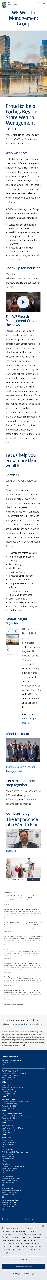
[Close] (43, 1226)
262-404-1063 (12, 1142)
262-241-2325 (12, 1180)
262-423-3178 (10, 1080)
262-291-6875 (10, 1144)
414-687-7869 (10, 1159)
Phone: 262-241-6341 (9, 1063)
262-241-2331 (12, 1092)
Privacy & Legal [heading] (31, 1219)
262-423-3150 (10, 1132)
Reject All (23, 1259)
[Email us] (3, 1065)
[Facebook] (5, 1065)
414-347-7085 (12, 1192)
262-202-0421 (10, 1094)
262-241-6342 (12, 1118)
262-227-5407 (10, 1108)
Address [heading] (5, 1219)
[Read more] (7, 904)
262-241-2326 (12, 1106)
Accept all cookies (24, 1266)
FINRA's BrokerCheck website (27, 1024)
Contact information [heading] (10, 1057)
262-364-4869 (10, 1183)
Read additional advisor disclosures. (14, 1004)
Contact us (31, 799)
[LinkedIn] (5, 1082)
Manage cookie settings (23, 1273)
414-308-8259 (10, 1195)
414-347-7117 (12, 1156)
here (8, 442)
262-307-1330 (10, 1120)
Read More (11, 850)
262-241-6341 (12, 1077)
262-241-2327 (12, 1205)
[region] (23, 1251)
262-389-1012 (10, 1170)
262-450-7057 (10, 1207)
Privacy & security (31, 1223)
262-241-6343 (12, 1130)
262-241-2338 (12, 1168)
